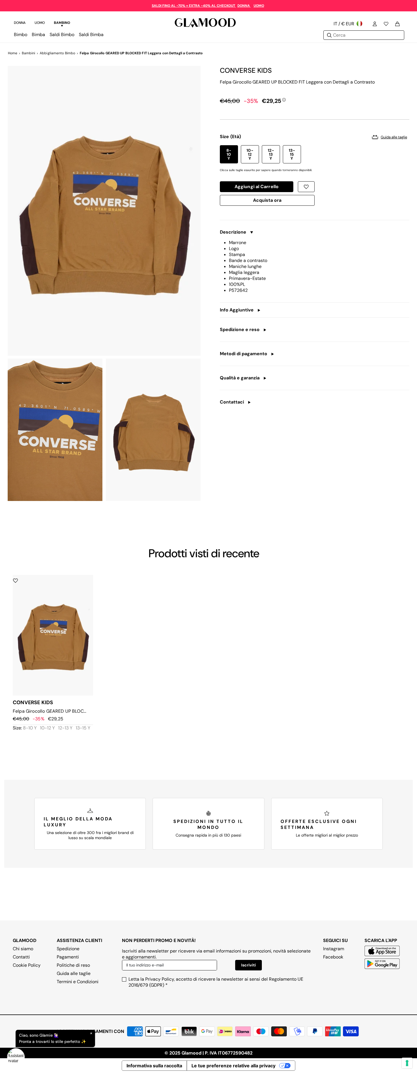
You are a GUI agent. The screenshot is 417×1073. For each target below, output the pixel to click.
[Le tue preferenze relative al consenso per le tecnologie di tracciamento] (407, 1063)
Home (12, 53)
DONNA (244, 5)
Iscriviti (248, 965)
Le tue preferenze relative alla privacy (233, 1065)
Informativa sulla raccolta (154, 1065)
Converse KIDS (246, 70)
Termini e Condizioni (77, 982)
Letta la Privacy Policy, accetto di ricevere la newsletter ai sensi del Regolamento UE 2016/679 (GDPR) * (216, 982)
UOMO (259, 5)
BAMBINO (62, 22)
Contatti (21, 957)
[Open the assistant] (16, 1057)
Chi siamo (23, 949)
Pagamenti (68, 957)
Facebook (333, 957)
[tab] (19, 23)
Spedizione (68, 949)
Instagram (333, 949)
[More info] (284, 99)
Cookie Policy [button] (27, 965)
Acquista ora (267, 202)
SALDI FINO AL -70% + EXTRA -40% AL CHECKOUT (194, 5)
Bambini (28, 53)
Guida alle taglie (73, 973)
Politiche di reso (73, 965)
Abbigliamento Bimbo (57, 53)
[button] (229, 154)
